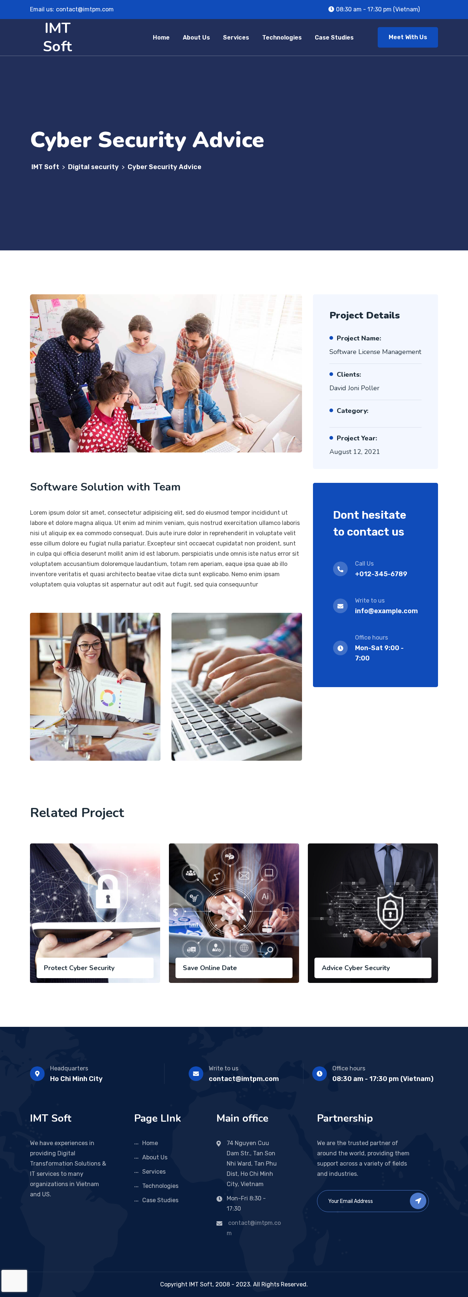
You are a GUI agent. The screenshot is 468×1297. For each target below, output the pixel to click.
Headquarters (69, 1068)
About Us (196, 37)
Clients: (349, 374)
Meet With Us (408, 37)
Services (236, 37)
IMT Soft (57, 37)
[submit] (418, 1201)
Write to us (223, 1068)
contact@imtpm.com (85, 9)
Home (161, 37)
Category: (353, 410)
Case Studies (334, 37)
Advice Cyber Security (356, 968)
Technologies (282, 37)
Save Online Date (210, 968)
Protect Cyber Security (79, 968)
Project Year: (357, 438)
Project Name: (359, 338)
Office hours (348, 1068)
